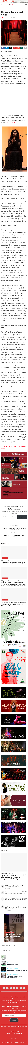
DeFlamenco (5, 17)
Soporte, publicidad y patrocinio (14, 1033)
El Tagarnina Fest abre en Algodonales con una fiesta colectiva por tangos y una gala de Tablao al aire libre (14, 604)
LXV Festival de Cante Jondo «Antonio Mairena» (14, 977)
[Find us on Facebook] (4, 988)
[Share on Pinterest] (14, 48)
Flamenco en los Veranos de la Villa (17, 970)
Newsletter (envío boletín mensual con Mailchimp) (14, 1026)
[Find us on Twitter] (7, 988)
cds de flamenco (9, 932)
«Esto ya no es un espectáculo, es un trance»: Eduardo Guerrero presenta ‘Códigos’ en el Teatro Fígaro (10, 876)
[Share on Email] (18, 48)
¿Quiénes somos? (14, 1031)
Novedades (5, 599)
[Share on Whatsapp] (21, 48)
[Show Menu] (1, 5)
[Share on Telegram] (6, 48)
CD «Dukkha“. (10, 123)
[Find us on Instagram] (14, 988)
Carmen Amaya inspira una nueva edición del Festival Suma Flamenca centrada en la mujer (15, 892)
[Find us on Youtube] (17, 988)
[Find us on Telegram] (24, 988)
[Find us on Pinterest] (11, 988)
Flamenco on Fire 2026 (12, 964)
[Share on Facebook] (3, 48)
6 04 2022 (13, 17)
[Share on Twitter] (10, 48)
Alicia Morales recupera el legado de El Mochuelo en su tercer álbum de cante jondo (13, 937)
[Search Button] (26, 5)
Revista (6, 9)
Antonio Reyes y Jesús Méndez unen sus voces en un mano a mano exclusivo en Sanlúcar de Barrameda (16, 899)
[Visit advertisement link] (14, 1)
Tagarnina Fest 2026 (12, 958)
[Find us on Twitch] (20, 988)
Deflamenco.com (8, 1042)
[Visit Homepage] (14, 5)
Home (2, 9)
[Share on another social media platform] (25, 48)
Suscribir (14, 1020)
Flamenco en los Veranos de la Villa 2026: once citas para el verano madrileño (16, 886)
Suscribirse (22, 517)
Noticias (10, 9)
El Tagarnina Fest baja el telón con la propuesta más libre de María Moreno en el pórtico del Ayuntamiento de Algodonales (13, 562)
